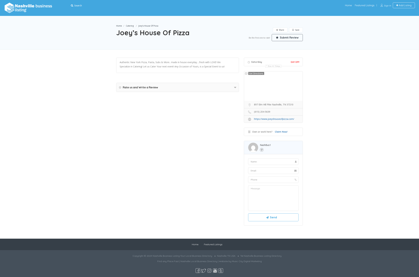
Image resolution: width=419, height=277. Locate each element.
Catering (130, 25)
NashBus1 (265, 145)
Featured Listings (364, 5)
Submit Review (289, 37)
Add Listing (404, 5)
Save (297, 30)
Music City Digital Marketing (247, 261)
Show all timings (274, 66)
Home (348, 5)
